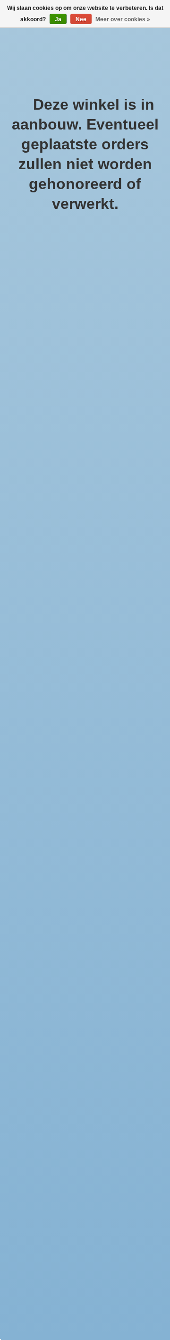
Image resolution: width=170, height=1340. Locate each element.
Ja (58, 19)
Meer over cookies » (122, 19)
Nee (81, 19)
